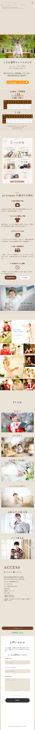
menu (32, 2)
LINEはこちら (6, 588)
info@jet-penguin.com (12, 586)
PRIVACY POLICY (17, 695)
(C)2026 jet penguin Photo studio (17, 726)
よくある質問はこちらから (17, 655)
